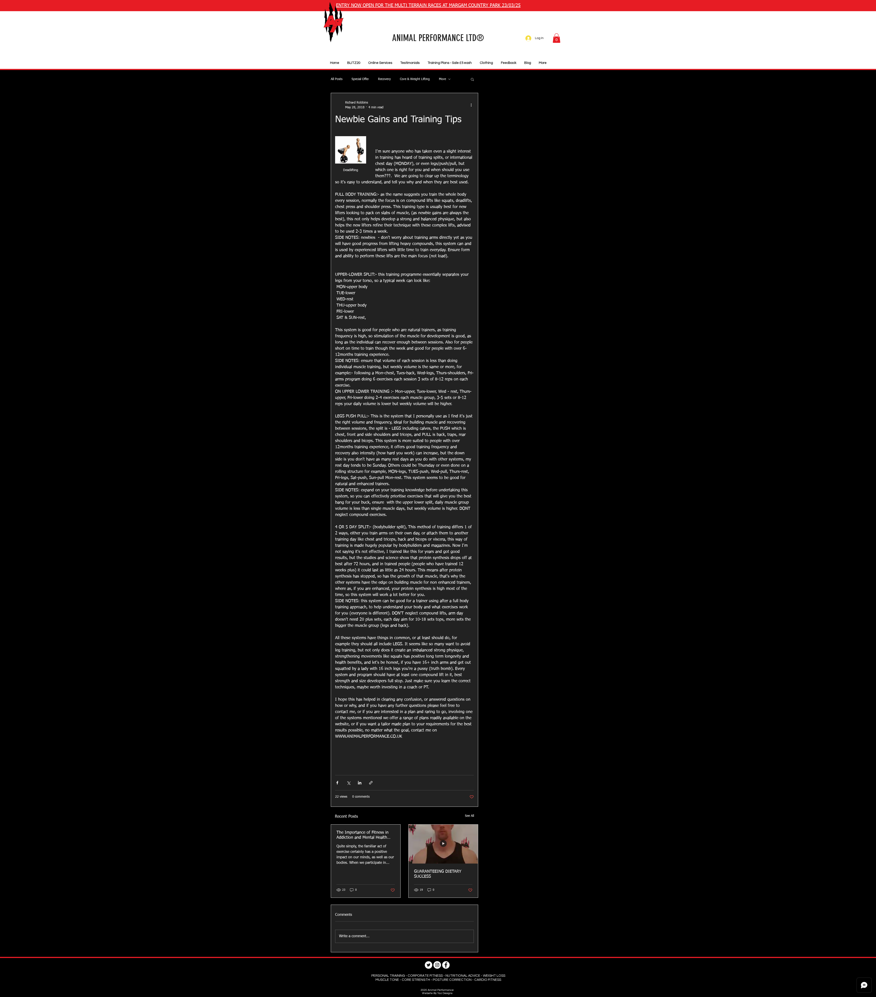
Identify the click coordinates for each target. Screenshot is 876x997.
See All (469, 815)
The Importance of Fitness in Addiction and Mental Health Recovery (362, 835)
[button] (557, 38)
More (442, 79)
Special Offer (360, 79)
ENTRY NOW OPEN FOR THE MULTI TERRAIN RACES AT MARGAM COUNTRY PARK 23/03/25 (428, 5)
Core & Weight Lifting (415, 79)
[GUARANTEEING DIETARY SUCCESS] (443, 844)
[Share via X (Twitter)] (348, 783)
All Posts (336, 79)
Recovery (384, 79)
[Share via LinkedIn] (359, 783)
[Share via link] (371, 783)
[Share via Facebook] (337, 783)
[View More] (500, 25)
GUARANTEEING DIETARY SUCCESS (437, 874)
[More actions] (471, 105)
